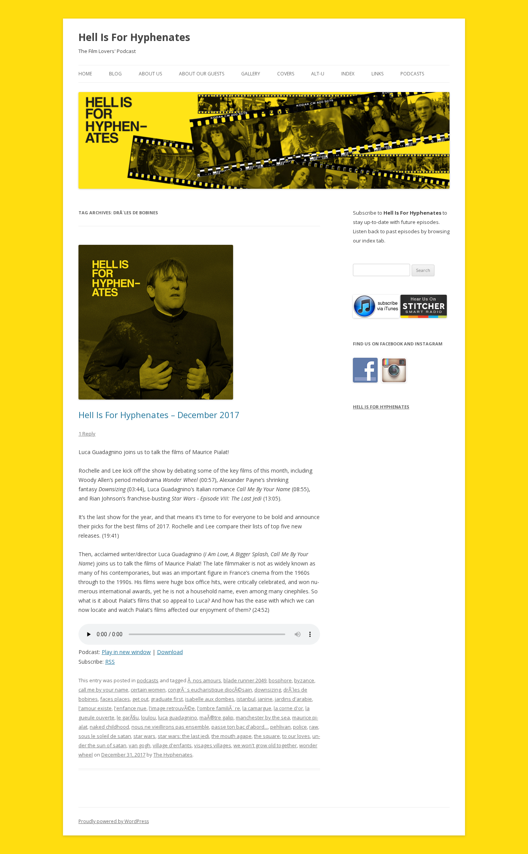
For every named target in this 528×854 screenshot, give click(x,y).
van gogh (139, 745)
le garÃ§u (128, 717)
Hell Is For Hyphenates (134, 37)
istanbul (246, 698)
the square (267, 736)
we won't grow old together (265, 745)
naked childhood (109, 726)
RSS (110, 661)
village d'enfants (172, 745)
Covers (285, 73)
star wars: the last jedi (183, 736)
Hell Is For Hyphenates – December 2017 (159, 414)
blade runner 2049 (244, 680)
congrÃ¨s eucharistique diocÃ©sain (210, 689)
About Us (150, 73)
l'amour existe (95, 708)
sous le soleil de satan (104, 736)
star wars (144, 736)
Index (347, 73)
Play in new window (126, 652)
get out (140, 698)
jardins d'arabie (293, 698)
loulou (148, 717)
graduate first (167, 698)
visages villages (212, 745)
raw (313, 726)
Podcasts (412, 73)
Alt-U (317, 73)
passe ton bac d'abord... (239, 726)
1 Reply (86, 433)
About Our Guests (201, 73)
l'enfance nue (130, 708)
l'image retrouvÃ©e (172, 708)
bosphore (280, 680)
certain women (148, 689)
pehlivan (280, 726)
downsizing (267, 689)
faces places (115, 698)
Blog (115, 73)
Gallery (250, 73)
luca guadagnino (177, 717)
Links (377, 73)
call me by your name (103, 689)
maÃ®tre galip (216, 717)
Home (85, 73)
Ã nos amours (204, 680)
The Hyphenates (172, 754)
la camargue (256, 708)
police (300, 726)
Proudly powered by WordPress (113, 821)
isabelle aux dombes (209, 698)
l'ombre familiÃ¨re (218, 708)
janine (265, 698)
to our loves (296, 736)
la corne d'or (288, 708)
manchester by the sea (263, 717)
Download (170, 652)
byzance (304, 680)
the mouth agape (231, 736)
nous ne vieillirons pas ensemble (170, 726)
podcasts (147, 680)
